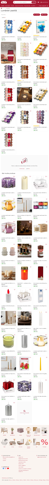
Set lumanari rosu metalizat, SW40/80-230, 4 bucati (12, 396)
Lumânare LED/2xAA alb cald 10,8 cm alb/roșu (11, 305)
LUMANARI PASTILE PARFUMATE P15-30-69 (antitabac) (12, 36)
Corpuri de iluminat (19, 5)
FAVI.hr (25, 480)
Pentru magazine (22, 465)
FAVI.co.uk (36, 480)
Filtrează (45, 14)
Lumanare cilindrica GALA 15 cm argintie (25, 351)
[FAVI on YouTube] (8, 468)
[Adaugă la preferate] (31, 20)
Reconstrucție (27, 5)
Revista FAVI (21, 463)
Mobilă (2, 5)
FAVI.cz (10, 480)
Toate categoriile (42, 5)
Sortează (37, 14)
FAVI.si (47, 480)
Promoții (44, 446)
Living (12, 446)
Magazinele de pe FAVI (23, 458)
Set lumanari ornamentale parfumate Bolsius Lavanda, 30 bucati (15, 127)
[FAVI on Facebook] (3, 468)
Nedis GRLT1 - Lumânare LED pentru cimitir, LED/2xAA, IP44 (30, 283)
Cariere (4, 460)
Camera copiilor (28, 447)
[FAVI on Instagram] (5, 468)
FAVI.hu (21, 480)
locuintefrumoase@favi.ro (9, 457)
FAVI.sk (14, 480)
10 (14, 88)
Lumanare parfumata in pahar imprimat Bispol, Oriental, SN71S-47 (31, 396)
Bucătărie (33, 5)
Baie (4, 446)
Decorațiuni (7, 5)
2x (39, 125)
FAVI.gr (44, 480)
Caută (33, 2)
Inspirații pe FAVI (22, 462)
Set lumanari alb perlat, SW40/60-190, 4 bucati (27, 305)
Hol (36, 446)
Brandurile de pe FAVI (23, 460)
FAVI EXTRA (21, 467)
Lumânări (8, 8)
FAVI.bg (40, 480)
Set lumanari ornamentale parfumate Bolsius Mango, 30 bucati (30, 36)
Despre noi (21, 457)
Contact (4, 458)
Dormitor (20, 446)
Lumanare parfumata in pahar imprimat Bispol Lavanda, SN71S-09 (15, 192)
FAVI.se (32, 480)
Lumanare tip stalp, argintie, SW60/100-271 (10, 418)
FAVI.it (28, 480)
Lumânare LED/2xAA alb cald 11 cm (24, 192)
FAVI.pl (17, 480)
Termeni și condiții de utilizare (25, 468)
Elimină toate (22, 168)
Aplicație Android (42, 457)
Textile (12, 5)
